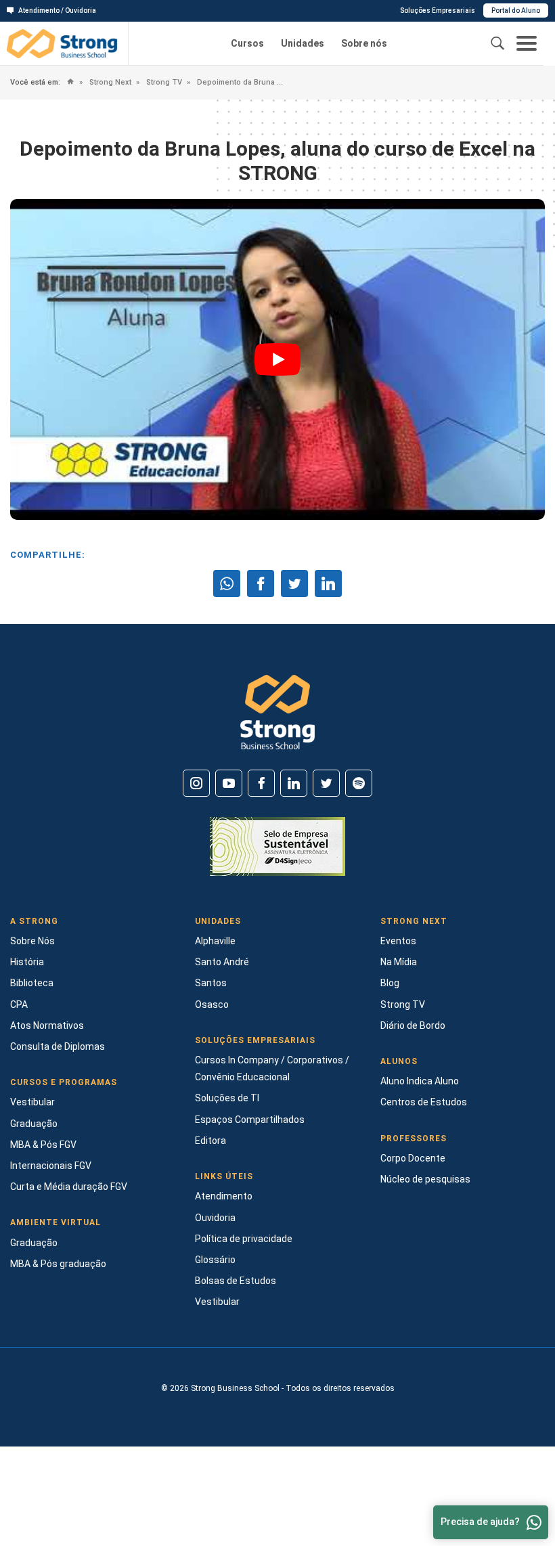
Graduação (34, 1123)
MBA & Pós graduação (58, 1263)
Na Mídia (398, 961)
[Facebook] (261, 783)
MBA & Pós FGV (43, 1144)
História (27, 961)
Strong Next (109, 82)
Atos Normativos (47, 1025)
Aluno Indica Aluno (419, 1081)
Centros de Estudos (423, 1102)
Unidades (302, 43)
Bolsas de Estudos (235, 1280)
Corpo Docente (412, 1158)
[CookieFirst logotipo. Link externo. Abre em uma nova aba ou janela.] (15, 1432)
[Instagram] (196, 783)
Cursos (247, 43)
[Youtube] (228, 783)
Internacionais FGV (50, 1165)
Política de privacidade (243, 1238)
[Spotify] (358, 783)
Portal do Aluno (515, 10)
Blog (389, 982)
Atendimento (223, 1196)
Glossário (215, 1259)
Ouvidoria (215, 1217)
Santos (211, 982)
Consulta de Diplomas (57, 1046)
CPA (19, 1004)
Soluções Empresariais (437, 10)
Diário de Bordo (412, 1025)
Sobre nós (364, 43)
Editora (210, 1140)
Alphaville (215, 940)
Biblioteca (31, 982)
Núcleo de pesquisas (425, 1179)
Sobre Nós (32, 940)
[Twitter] (326, 783)
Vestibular (32, 1102)
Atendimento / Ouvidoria (57, 10)
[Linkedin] (293, 783)
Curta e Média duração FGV (68, 1186)
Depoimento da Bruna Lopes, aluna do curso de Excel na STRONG (239, 82)
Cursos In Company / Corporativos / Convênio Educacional (272, 1068)
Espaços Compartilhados (250, 1119)
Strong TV (163, 82)
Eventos (398, 940)
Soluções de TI (227, 1097)
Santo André (222, 961)
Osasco (212, 1004)
